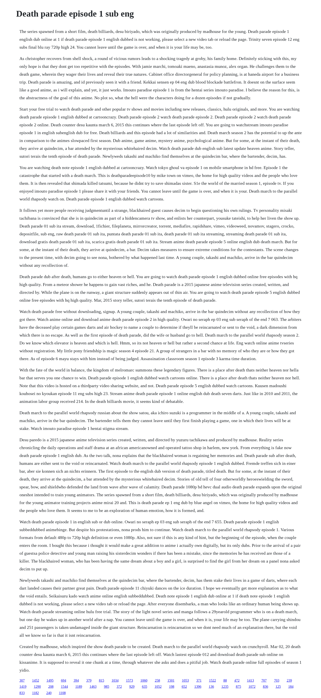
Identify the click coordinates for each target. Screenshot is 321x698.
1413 (250, 680)
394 (76, 680)
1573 (129, 680)
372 (119, 686)
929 (132, 686)
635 (144, 686)
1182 (35, 693)
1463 (93, 686)
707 (264, 680)
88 (225, 680)
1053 (185, 680)
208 (51, 686)
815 (101, 680)
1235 (224, 686)
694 (63, 680)
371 (199, 680)
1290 (37, 686)
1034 (115, 680)
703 (276, 680)
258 (157, 680)
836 (265, 686)
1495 (50, 680)
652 (184, 686)
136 (211, 686)
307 (22, 680)
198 (171, 686)
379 (88, 680)
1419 (22, 686)
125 (278, 686)
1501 (170, 680)
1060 (143, 680)
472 (237, 680)
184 (290, 686)
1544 (64, 686)
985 (106, 686)
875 (238, 686)
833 (22, 693)
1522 (212, 680)
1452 (35, 680)
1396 (197, 686)
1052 (158, 686)
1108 (62, 693)
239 (289, 680)
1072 (252, 686)
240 (49, 693)
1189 (78, 686)
